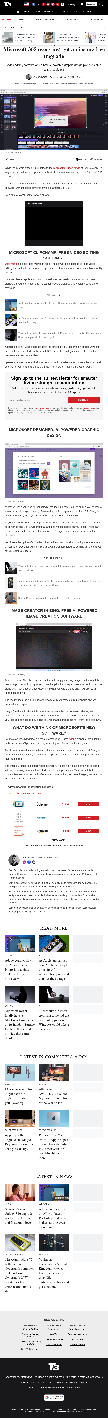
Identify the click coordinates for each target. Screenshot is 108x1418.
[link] (18, 804)
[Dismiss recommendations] (104, 27)
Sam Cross (41, 77)
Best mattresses (54, 1344)
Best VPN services (30, 1349)
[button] (54, 804)
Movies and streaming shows (30, 1342)
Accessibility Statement (18, 1377)
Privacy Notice (89, 408)
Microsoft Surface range (66, 168)
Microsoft (92, 172)
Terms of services (42, 408)
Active (36, 11)
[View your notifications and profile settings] (82, 4)
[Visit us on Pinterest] (43, 4)
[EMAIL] (34, 862)
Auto (76, 11)
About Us (71, 1377)
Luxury (65, 11)
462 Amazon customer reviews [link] (28, 793)
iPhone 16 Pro (30, 1329)
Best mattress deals (77, 1334)
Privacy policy (28, 1382)
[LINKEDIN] (29, 862)
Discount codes (77, 1344)
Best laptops (54, 1329)
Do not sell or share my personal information (54, 1387)
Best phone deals (77, 1329)
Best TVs (53, 1334)
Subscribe (91, 4)
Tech (26, 11)
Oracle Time (75, 874)
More (86, 11)
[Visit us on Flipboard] (57, 4)
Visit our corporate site (86, 1409)
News (79, 77)
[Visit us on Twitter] (38, 4)
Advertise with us (67, 1382)
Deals (21, 19)
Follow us (83, 159)
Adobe (72, 739)
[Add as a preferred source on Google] (54, 1397)
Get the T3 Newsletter (44, 19)
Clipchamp (11, 263)
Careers (83, 1382)
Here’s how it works (85, 84)
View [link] (88, 804)
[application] (54, 223)
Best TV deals (77, 1339)
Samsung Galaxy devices (30, 1335)
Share (12, 159)
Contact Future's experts (49, 1377)
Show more (58, 840)
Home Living (50, 11)
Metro (85, 874)
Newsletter (98, 159)
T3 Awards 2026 (71, 19)
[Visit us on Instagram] (53, 4)
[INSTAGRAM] (24, 862)
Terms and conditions (90, 1377)
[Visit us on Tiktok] (62, 4)
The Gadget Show (97, 19)
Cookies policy (46, 1382)
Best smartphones (54, 1339)
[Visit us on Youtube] (48, 4)
